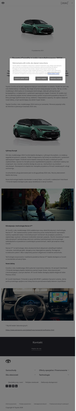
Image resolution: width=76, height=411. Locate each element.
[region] (37, 70)
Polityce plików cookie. (53, 73)
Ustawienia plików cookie (21, 78)
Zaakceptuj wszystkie (56, 78)
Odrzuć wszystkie (41, 78)
